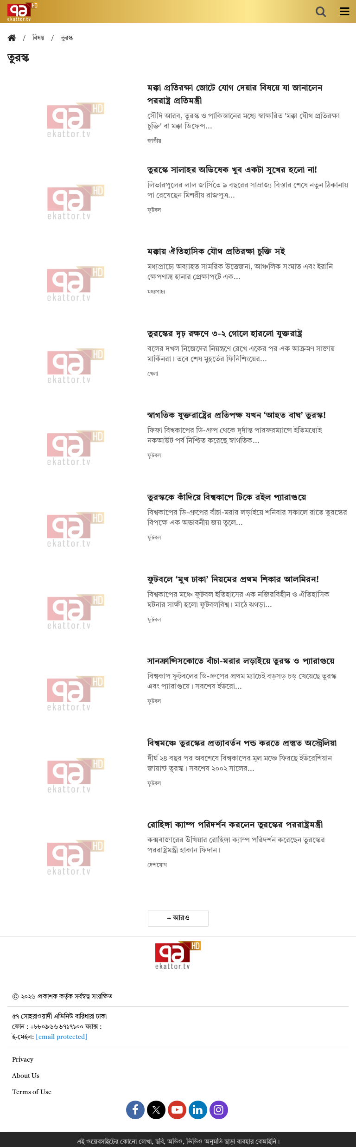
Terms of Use (31, 1092)
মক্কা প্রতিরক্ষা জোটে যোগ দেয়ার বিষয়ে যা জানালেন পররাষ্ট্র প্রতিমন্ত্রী (234, 94)
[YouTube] (177, 1110)
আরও (181, 918)
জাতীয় (154, 141)
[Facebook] (135, 1110)
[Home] (15, 38)
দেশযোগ (157, 865)
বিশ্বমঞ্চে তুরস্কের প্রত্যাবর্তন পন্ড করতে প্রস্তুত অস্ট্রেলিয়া (242, 743)
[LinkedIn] (198, 1110)
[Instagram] (219, 1110)
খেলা (152, 374)
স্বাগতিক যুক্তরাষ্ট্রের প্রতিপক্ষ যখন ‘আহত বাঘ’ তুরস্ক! (236, 415)
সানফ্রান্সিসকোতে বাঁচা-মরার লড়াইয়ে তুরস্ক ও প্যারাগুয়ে (241, 661)
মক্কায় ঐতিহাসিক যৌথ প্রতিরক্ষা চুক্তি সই (216, 252)
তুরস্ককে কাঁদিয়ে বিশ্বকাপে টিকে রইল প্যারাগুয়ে (226, 497)
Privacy (22, 1060)
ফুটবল (154, 210)
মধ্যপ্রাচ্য (156, 292)
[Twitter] (156, 1110)
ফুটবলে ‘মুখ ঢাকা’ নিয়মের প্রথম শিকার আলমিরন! (233, 580)
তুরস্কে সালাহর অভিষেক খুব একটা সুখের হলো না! (232, 170)
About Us (25, 1076)
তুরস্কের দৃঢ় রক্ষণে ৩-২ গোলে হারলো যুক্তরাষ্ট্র (224, 334)
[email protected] (62, 1037)
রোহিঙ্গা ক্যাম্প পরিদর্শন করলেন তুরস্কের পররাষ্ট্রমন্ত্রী (235, 825)
